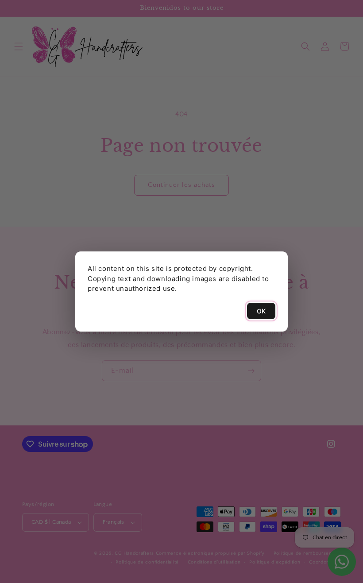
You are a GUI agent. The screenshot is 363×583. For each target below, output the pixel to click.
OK (261, 311)
